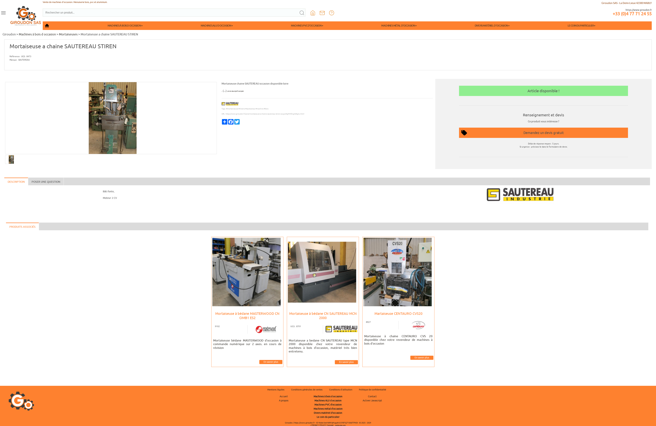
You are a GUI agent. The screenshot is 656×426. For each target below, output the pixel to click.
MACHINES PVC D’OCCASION (306, 25)
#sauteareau (250, 109)
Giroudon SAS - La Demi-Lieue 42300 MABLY (627, 3)
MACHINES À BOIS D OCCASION (124, 25)
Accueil (284, 396)
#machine (260, 109)
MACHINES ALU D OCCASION (216, 25)
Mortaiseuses (68, 34)
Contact (372, 396)
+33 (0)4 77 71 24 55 (632, 13)
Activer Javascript (372, 400)
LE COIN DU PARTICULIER (581, 25)
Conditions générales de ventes (307, 389)
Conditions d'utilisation (340, 389)
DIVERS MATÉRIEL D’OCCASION (491, 25)
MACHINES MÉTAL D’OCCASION (398, 25)
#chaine (241, 109)
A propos (283, 400)
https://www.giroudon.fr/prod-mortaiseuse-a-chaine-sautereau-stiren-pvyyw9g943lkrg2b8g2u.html (265, 114)
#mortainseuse (232, 109)
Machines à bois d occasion (37, 34)
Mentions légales (275, 389)
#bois (266, 109)
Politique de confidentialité (372, 389)
